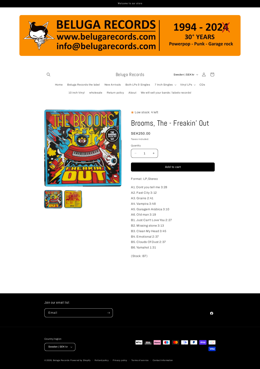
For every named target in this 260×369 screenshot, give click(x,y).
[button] (48, 74)
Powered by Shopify (80, 360)
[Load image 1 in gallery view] (53, 199)
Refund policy (102, 360)
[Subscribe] (108, 312)
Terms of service (140, 360)
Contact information (163, 360)
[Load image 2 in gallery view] (73, 199)
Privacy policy (120, 360)
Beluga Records (61, 360)
